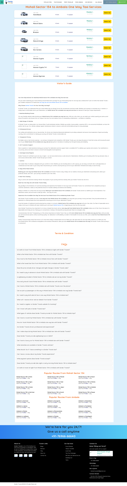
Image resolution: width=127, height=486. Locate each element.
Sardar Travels (30, 105)
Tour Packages (58, 2)
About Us (42, 453)
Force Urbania (79, 2)
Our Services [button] (88, 2)
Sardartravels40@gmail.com (98, 471)
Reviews (42, 448)
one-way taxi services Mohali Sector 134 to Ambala (53, 102)
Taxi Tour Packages (70, 453)
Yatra (66, 460)
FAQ (41, 451)
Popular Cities (48, 2)
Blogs (41, 446)
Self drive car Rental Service (72, 455)
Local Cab (68, 451)
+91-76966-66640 (110, 2)
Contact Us (43, 455)
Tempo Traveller (68, 2)
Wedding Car (68, 457)
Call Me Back (98, 2)
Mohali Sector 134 (58, 205)
